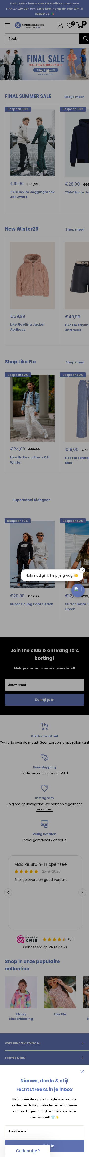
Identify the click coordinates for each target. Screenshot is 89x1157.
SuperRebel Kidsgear (31, 511)
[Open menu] (7, 25)
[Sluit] (82, 1071)
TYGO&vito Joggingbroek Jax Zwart (32, 206)
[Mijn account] (60, 25)
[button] (78, 590)
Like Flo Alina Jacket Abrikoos (27, 338)
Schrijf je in (44, 711)
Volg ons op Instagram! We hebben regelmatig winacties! (44, 818)
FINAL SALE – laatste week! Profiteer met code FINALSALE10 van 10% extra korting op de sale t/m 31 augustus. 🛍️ (44, 8)
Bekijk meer (74, 108)
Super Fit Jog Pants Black (31, 615)
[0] (69, 25)
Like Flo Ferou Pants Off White (30, 471)
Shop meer (75, 240)
